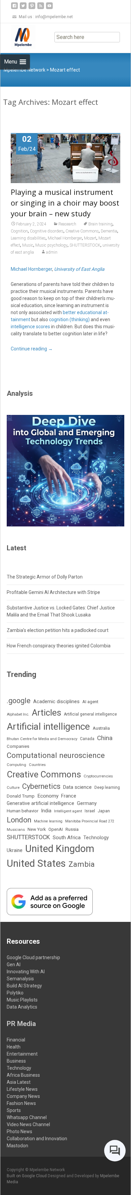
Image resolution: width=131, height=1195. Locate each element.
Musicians (16, 829)
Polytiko (15, 992)
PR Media (21, 1024)
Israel (90, 811)
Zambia (82, 864)
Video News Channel (28, 1124)
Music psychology (51, 245)
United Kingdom (59, 848)
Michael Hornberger (65, 238)
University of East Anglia (79, 269)
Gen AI (13, 964)
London (19, 820)
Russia (72, 829)
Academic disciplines (56, 701)
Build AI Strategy (24, 985)
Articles (46, 713)
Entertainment (22, 1054)
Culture (13, 787)
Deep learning (107, 787)
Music (27, 245)
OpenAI (55, 829)
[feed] (40, 8)
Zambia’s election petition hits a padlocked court (57, 630)
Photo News (19, 1131)
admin (51, 252)
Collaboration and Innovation (37, 1138)
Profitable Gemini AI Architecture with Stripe (53, 592)
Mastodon (17, 1145)
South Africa (67, 838)
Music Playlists (22, 999)
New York (37, 829)
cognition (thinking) (69, 319)
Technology (96, 838)
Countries (37, 765)
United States (36, 863)
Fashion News (21, 1103)
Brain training (100, 224)
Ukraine (15, 850)
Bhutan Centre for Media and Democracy (42, 738)
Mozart (90, 238)
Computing (16, 765)
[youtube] (49, 8)
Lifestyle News (22, 1089)
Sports (14, 1110)
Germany (87, 803)
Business (16, 1061)
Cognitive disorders (46, 231)
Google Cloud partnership (33, 957)
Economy (47, 796)
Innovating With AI (26, 971)
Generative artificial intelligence (40, 803)
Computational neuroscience (56, 755)
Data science (77, 787)
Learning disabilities (28, 238)
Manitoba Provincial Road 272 (89, 821)
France (68, 796)
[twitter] (23, 8)
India (46, 811)
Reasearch (67, 224)
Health (13, 1047)
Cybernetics (41, 786)
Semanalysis (20, 978)
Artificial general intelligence (90, 714)
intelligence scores (30, 326)
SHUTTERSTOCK (85, 245)
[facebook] (14, 8)
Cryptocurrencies (98, 776)
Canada (87, 738)
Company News (23, 1096)
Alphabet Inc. (18, 714)
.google (19, 700)
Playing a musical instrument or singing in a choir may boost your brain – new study (65, 202)
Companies (18, 746)
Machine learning (48, 821)
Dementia (109, 231)
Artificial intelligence (48, 726)
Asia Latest (19, 1082)
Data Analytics (22, 1007)
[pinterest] (32, 8)
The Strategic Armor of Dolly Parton (45, 577)
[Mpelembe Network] (17, 36)
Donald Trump (21, 796)
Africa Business (23, 1075)
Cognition (19, 231)
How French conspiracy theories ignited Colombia (59, 645)
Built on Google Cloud (27, 1175)
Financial (16, 1039)
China (105, 738)
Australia (101, 728)
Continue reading (32, 348)
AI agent (90, 701)
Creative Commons (82, 231)
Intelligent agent (68, 811)
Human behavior (22, 810)
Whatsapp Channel (27, 1117)
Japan (104, 810)
